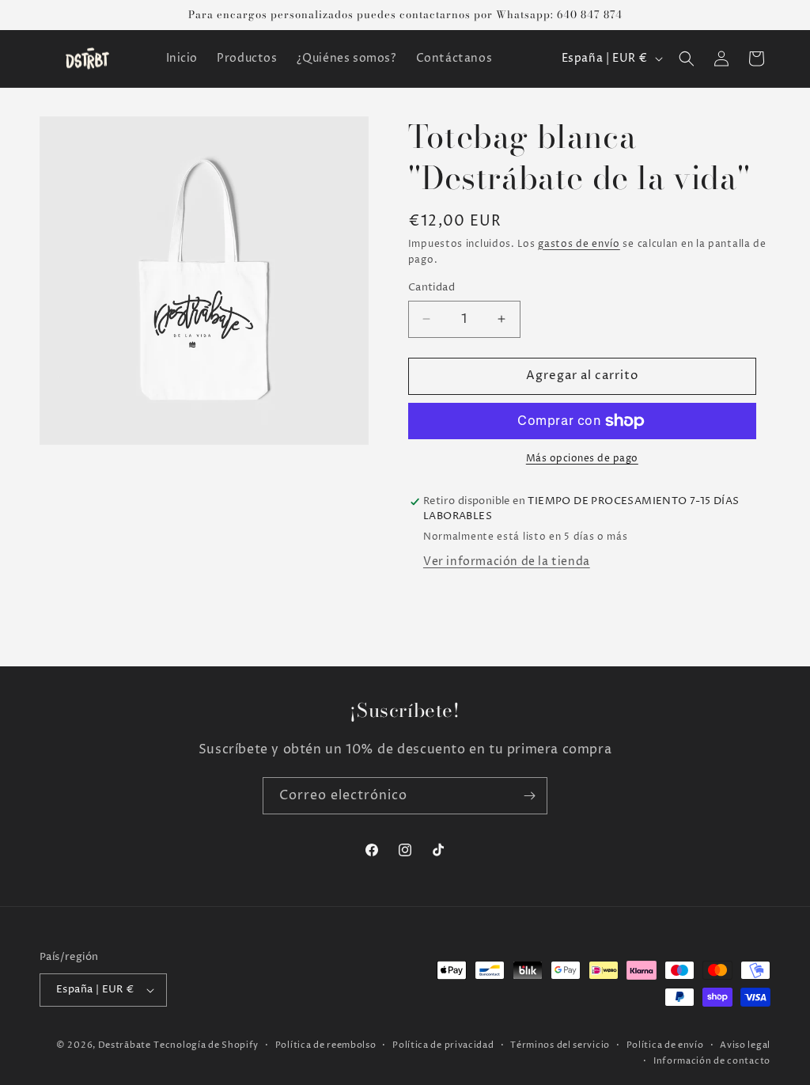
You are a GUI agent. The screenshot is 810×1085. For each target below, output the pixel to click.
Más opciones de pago (582, 458)
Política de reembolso (326, 1045)
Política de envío (665, 1045)
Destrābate (124, 1045)
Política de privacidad (443, 1045)
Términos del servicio (560, 1045)
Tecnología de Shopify (206, 1045)
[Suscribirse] (529, 795)
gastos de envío (579, 244)
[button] (686, 58)
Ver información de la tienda (506, 561)
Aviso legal (745, 1045)
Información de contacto (711, 1061)
